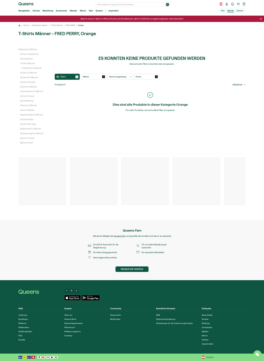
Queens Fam (120, 236)
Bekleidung (47, 10)
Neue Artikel (207, 315)
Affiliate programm (72, 331)
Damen (240, 10)
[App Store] (72, 297)
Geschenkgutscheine (73, 323)
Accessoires (61, 10)
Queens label (207, 344)
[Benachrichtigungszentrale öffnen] (232, 3)
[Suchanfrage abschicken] (167, 4)
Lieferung (22, 315)
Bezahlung (23, 319)
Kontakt (21, 340)
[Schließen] (261, 19)
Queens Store (70, 319)
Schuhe (36, 10)
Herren (230, 10)
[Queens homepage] (25, 4)
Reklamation (23, 327)
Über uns (68, 315)
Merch (83, 10)
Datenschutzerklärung (165, 319)
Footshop (68, 336)
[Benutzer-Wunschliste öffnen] (238, 3)
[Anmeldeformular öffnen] (226, 3)
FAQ (20, 336)
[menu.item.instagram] (71, 290)
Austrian (210, 357)
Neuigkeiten (24, 10)
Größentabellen (25, 331)
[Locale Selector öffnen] (220, 3)
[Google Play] (90, 297)
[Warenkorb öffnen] (244, 3)
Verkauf (205, 340)
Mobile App (115, 319)
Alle (223, 10)
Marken (73, 10)
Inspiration (113, 10)
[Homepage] (40, 292)
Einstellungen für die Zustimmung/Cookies (174, 323)
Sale (91, 10)
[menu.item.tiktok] (76, 290)
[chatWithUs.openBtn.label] (257, 354)
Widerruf (22, 323)
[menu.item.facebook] (66, 290)
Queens (99, 10)
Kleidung (206, 323)
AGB (158, 315)
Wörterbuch (69, 327)
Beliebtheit (237, 84)
